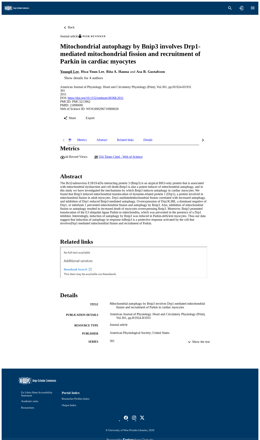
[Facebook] (126, 418)
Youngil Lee (69, 72)
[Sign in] (241, 8)
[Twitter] (142, 418)
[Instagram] (134, 418)
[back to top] (69, 140)
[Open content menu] (253, 8)
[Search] (230, 8)
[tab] (82, 140)
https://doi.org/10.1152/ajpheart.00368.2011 (96, 98)
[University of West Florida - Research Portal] (16, 8)
